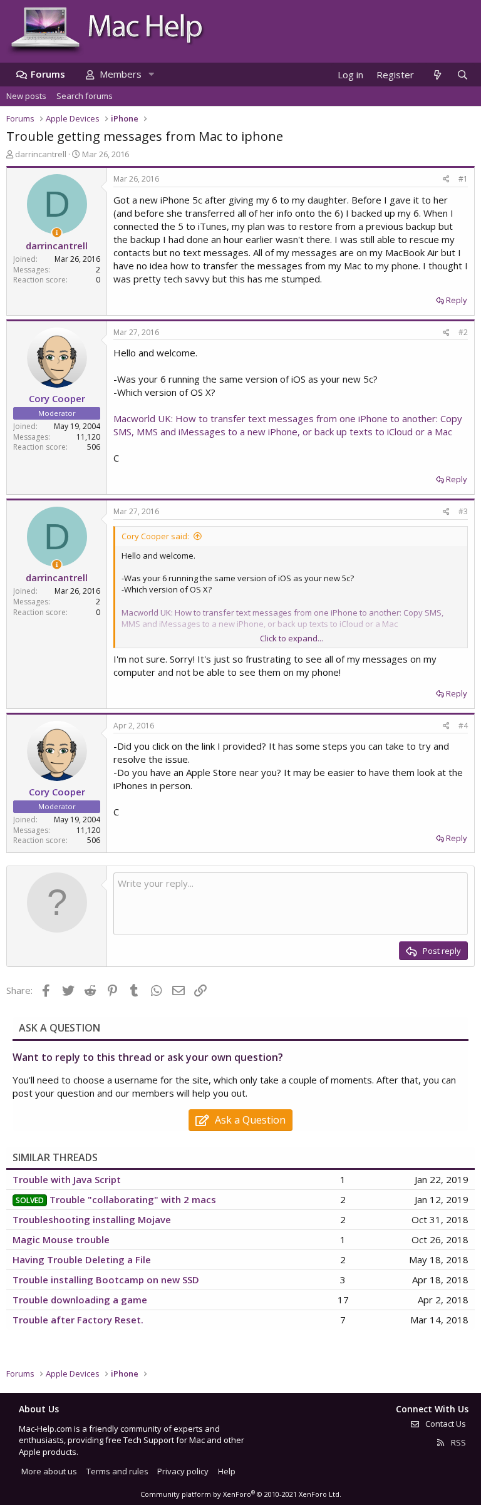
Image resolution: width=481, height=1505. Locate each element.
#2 (463, 332)
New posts (26, 95)
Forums (48, 74)
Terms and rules (117, 1471)
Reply (456, 300)
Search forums (84, 95)
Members (121, 74)
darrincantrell (40, 154)
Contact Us (444, 1423)
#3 (463, 511)
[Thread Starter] (57, 232)
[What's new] (437, 74)
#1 (463, 178)
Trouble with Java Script (67, 1179)
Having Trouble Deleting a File (82, 1259)
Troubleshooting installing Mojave (92, 1219)
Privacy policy (183, 1471)
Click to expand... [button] (291, 638)
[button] (151, 74)
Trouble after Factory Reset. (78, 1319)
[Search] (462, 74)
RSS (457, 1442)
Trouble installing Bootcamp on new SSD (106, 1279)
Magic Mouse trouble (61, 1239)
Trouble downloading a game (80, 1299)
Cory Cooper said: (155, 536)
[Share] (446, 179)
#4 (463, 725)
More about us (49, 1471)
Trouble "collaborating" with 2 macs (132, 1199)
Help (226, 1471)
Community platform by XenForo (240, 1494)
